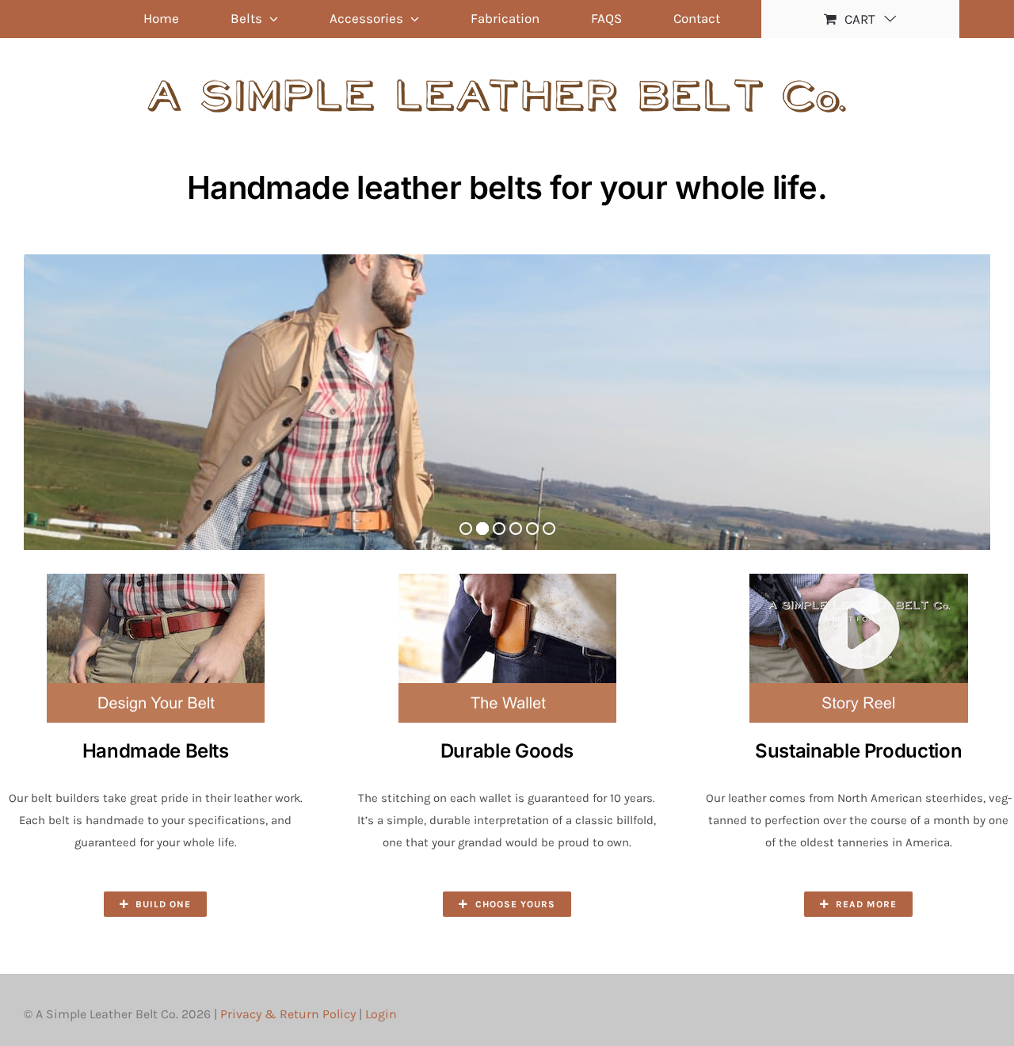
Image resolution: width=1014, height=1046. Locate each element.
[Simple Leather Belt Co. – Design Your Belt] (155, 579)
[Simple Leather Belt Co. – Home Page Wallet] (507, 579)
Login (381, 1013)
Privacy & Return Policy (288, 1013)
